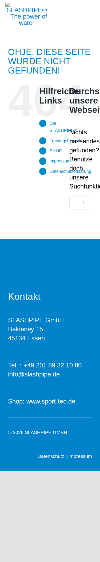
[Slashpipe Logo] (26, 5)
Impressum (60, 161)
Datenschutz (51, 456)
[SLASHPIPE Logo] (41, 256)
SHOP (56, 151)
